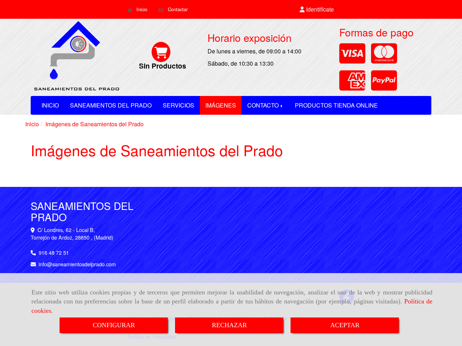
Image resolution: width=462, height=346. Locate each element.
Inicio (141, 9)
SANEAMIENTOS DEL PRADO (111, 105)
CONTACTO (263, 105)
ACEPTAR (344, 325)
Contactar (177, 9)
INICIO (50, 105)
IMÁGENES (220, 105)
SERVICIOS (178, 105)
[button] (317, 9)
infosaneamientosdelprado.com (77, 264)
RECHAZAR (229, 325)
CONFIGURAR (114, 325)
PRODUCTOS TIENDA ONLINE (336, 105)
